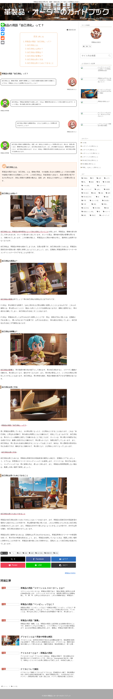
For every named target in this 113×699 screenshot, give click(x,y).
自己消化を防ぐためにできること (40, 63)
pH (20, 553)
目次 (36, 36)
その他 (5, 553)
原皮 (25, 553)
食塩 (56, 553)
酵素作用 (49, 553)
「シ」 (13, 553)
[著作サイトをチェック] (83, 46)
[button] (63, 565)
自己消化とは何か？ (35, 49)
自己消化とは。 (33, 45)
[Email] (2, 42)
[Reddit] (2, 38)
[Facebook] (2, 29)
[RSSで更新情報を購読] (90, 46)
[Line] (2, 25)
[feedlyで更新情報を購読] (86, 46)
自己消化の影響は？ (35, 56)
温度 (32, 553)
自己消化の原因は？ (35, 52)
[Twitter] (2, 33)
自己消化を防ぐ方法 (35, 59)
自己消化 (40, 553)
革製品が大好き (96, 42)
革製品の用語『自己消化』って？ (38, 41)
